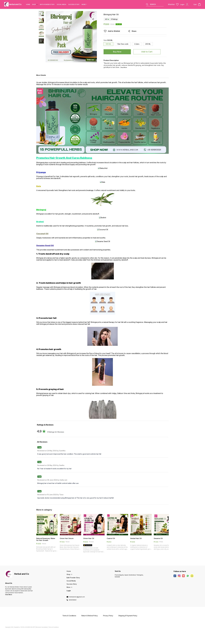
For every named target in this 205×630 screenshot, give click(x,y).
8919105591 (72, 600)
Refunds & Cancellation (42, 627)
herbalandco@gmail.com (77, 597)
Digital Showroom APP (27, 627)
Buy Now (117, 52)
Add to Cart (146, 52)
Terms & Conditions (54, 627)
